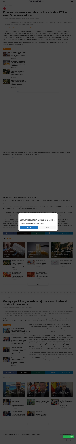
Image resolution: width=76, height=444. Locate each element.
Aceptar (29, 227)
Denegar (47, 227)
